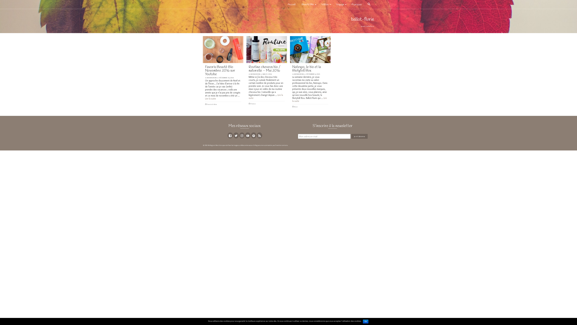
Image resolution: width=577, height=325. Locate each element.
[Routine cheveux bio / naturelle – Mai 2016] (266, 49)
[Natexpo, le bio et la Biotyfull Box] (310, 49)
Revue (296, 107)
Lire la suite (210, 98)
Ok (366, 321)
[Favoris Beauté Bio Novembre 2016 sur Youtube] (223, 49)
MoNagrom (212, 78)
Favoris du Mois (212, 104)
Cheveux (253, 104)
